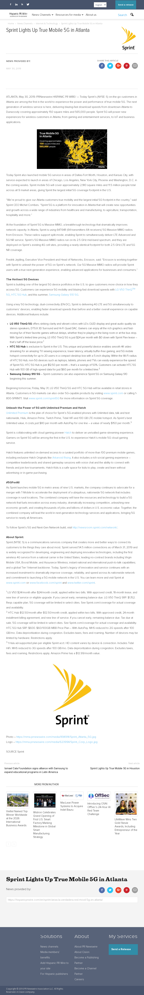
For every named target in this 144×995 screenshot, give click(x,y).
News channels (49, 946)
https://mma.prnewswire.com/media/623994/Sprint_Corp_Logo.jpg (56, 742)
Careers (79, 979)
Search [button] (123, 15)
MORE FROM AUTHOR (46, 784)
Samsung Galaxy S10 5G (63, 294)
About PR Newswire (85, 946)
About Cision (81, 952)
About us (91, 14)
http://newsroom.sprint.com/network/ (95, 527)
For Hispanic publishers (54, 974)
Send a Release (121, 949)
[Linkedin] (16, 4)
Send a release (125, 4)
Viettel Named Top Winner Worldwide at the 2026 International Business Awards (17, 818)
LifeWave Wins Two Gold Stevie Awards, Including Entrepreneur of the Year (126, 826)
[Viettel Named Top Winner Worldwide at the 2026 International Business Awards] (17, 800)
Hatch (68, 432)
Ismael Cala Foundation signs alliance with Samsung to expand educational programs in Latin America (36, 770)
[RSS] (22, 4)
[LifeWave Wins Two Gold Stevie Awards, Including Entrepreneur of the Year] (126, 804)
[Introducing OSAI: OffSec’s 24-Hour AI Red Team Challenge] (99, 796)
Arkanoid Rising (61, 457)
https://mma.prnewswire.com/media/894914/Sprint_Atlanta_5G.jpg (56, 736)
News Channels (41, 14)
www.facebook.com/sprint (46, 582)
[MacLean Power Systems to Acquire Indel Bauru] (72, 796)
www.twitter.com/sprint (81, 582)
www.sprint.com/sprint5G (44, 398)
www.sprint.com (113, 393)
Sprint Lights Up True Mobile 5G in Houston (115, 768)
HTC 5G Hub (19, 294)
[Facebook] (10, 4)
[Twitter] (28, 4)
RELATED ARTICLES (19, 784)
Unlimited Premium (17, 413)
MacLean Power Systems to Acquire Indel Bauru (71, 806)
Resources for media (68, 14)
